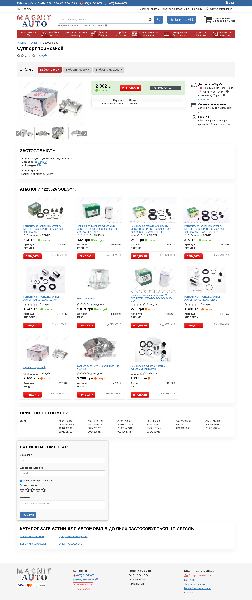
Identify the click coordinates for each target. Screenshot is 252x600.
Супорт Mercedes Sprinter (73, 536)
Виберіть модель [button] (108, 69)
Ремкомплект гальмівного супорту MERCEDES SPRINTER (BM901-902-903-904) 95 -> (43, 229)
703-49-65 (85, 579)
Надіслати (28, 515)
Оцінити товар (29, 485)
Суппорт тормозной (34, 367)
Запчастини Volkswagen (33, 543)
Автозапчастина (86, 298)
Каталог (188, 592)
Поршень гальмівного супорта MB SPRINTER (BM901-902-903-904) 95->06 (151, 298)
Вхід (231, 2)
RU (19, 8)
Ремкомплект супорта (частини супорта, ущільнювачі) (148, 367)
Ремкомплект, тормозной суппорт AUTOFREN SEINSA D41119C (203, 298)
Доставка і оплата (148, 9)
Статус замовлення (220, 9)
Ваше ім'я (26, 454)
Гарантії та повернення (197, 588)
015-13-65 (85, 575)
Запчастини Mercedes (32, 536)
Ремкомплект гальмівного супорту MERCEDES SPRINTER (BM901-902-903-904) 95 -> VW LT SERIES (151, 229)
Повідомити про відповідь (37, 480)
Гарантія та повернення (175, 9)
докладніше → (205, 99)
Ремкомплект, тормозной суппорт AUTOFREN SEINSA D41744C (42, 298)
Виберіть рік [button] (48, 69)
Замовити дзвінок (83, 584)
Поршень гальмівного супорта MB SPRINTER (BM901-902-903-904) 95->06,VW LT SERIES (97, 229)
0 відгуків (42, 55)
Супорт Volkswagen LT (71, 543)
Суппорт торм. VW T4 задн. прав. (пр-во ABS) (98, 367)
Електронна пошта (31, 467)
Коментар (27, 497)
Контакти (197, 9)
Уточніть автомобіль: (27, 69)
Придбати (131, 87)
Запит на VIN (183, 19)
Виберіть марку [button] (77, 69)
